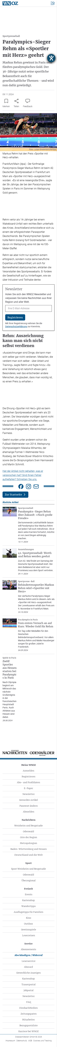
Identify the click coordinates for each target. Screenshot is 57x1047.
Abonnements (28, 949)
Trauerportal (29, 984)
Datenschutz (21, 1041)
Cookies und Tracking (42, 1041)
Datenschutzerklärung (16, 326)
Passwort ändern (28, 805)
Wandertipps (28, 906)
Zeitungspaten (29, 1013)
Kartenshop (28, 900)
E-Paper (28, 788)
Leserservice (28, 961)
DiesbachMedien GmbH (28, 1037)
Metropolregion (28, 843)
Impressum (10, 1041)
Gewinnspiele (28, 929)
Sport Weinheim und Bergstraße (28, 868)
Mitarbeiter (28, 1019)
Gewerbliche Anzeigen (28, 972)
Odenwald (28, 831)
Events (28, 894)
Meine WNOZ (28, 765)
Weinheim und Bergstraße (28, 825)
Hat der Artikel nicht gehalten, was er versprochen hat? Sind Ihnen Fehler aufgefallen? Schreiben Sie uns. (23, 475)
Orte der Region (28, 837)
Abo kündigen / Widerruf (29, 955)
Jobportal (29, 990)
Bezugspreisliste (28, 1025)
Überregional (29, 880)
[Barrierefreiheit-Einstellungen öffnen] (51, 58)
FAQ (28, 1002)
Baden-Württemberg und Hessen (28, 849)
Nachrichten (28, 819)
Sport (28, 863)
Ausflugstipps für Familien (28, 912)
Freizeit (28, 888)
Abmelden (28, 811)
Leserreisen (28, 935)
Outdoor (28, 923)
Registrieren (28, 776)
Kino (28, 917)
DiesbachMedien (28, 1007)
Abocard (28, 966)
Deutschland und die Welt (28, 854)
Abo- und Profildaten (28, 782)
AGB (30, 1041)
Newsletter (28, 794)
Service (28, 943)
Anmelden (28, 770)
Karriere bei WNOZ (28, 1031)
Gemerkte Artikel (28, 800)
